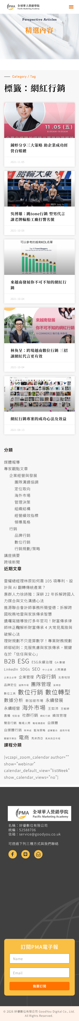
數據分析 (13, 700)
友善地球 (64, 677)
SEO (36, 669)
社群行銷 (30, 715)
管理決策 (23, 502)
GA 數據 (60, 662)
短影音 (16, 715)
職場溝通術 (39, 723)
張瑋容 (57, 685)
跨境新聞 (12, 562)
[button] (71, 7)
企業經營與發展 (23, 475)
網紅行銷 (45, 715)
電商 (24, 737)
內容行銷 (46, 676)
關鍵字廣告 (10, 738)
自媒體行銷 (13, 730)
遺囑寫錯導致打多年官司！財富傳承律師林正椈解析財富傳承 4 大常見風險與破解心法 (38, 627)
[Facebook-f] (12, 854)
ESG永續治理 (42, 662)
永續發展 (54, 700)
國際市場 (24, 685)
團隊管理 (41, 684)
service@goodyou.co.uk (40, 833)
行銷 (13, 528)
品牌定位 (10, 685)
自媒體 (52, 722)
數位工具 (10, 693)
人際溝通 (60, 669)
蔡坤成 (28, 730)
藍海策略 (40, 730)
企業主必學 (10, 677)
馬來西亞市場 (52, 738)
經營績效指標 (27, 515)
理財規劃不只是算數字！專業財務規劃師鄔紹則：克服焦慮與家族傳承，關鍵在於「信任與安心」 (38, 647)
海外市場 (23, 495)
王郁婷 (65, 709)
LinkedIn (11, 669)
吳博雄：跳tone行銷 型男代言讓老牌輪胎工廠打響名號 (38, 216)
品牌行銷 (23, 535)
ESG (23, 660)
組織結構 (23, 508)
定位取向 (23, 488)
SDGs (25, 669)
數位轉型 (58, 692)
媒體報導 (12, 462)
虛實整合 (53, 730)
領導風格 (23, 522)
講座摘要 (12, 555)
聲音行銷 (10, 723)
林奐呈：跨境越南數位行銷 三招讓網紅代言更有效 (39, 353)
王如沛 (53, 708)
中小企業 (47, 669)
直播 (7, 715)
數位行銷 (23, 542)
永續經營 (12, 708)
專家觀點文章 (16, 468)
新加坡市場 (34, 700)
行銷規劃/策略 (27, 548)
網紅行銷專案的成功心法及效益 (39, 418)
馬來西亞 (37, 738)
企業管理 (26, 676)
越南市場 (65, 730)
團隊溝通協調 (27, 482)
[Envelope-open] (38, 854)
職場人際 (25, 723)
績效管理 (59, 715)
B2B (9, 661)
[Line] (25, 854)
